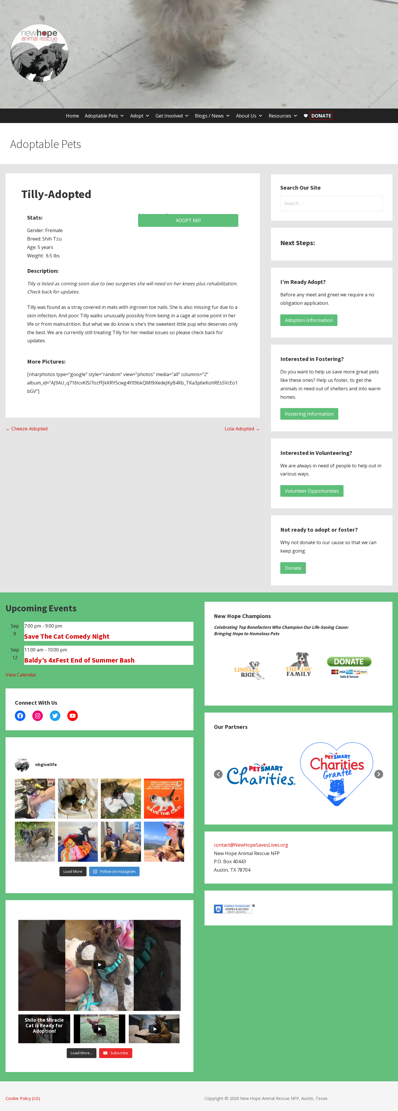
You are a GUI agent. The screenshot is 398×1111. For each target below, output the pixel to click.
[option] (248, 668)
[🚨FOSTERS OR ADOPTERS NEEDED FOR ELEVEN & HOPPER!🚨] (121, 842)
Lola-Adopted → (242, 428)
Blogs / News (209, 116)
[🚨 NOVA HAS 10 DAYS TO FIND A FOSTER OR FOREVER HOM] (35, 799)
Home (72, 116)
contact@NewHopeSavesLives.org (251, 845)
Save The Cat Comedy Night (67, 636)
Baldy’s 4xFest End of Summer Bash (79, 660)
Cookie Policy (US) (23, 1098)
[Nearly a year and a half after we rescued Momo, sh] (164, 842)
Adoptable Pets (101, 116)
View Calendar (21, 675)
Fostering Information (309, 414)
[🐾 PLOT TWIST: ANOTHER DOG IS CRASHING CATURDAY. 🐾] (35, 842)
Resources (280, 116)
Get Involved (169, 116)
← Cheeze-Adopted (26, 428)
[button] (218, 774)
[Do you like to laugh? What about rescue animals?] (164, 799)
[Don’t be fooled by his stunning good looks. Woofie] (78, 799)
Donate (293, 568)
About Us (246, 116)
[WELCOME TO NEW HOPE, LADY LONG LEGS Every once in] (78, 842)
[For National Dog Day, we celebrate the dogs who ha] (121, 799)
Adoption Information (309, 320)
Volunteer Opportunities (312, 491)
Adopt (136, 116)
